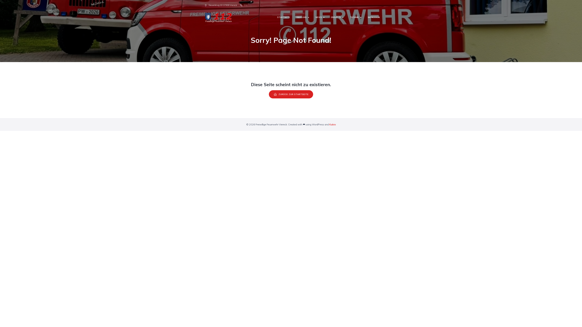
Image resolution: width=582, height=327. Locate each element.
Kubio (332, 124)
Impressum (374, 17)
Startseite (283, 17)
